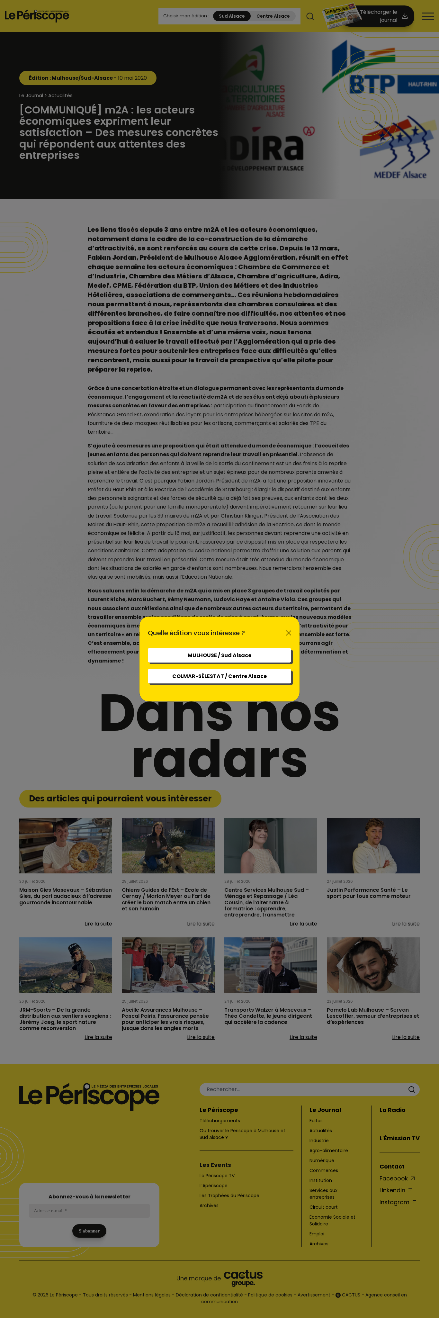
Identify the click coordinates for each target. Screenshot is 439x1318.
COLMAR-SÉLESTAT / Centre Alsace (219, 676)
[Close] (288, 633)
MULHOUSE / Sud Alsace (219, 655)
